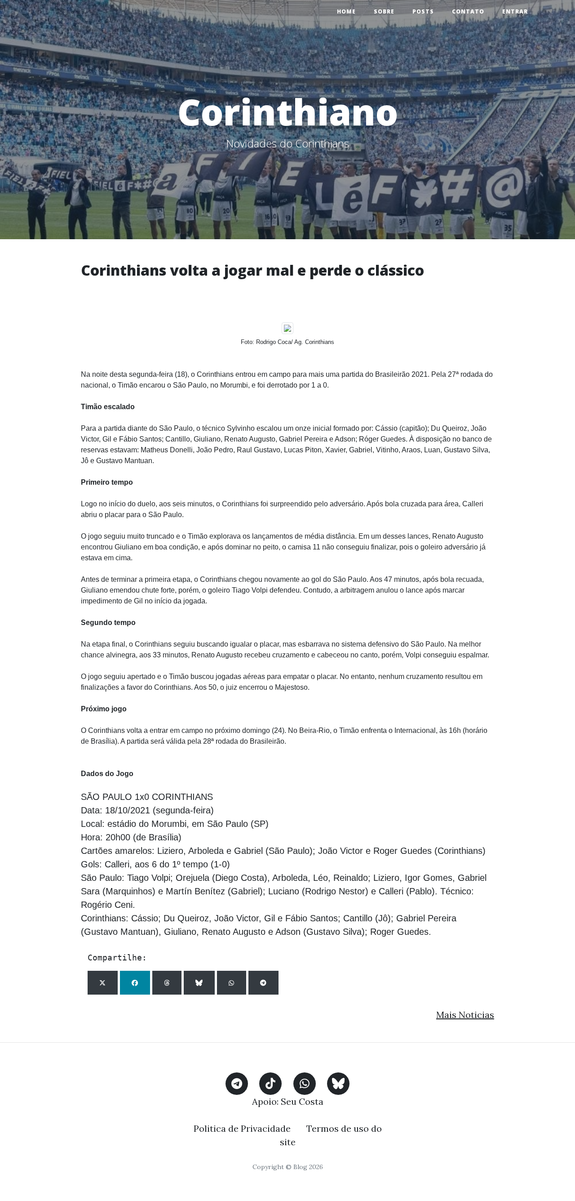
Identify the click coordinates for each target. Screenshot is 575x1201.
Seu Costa (302, 1101)
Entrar (515, 11)
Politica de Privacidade (242, 1128)
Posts (423, 11)
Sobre (384, 11)
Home (346, 11)
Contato (468, 11)
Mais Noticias (465, 1014)
